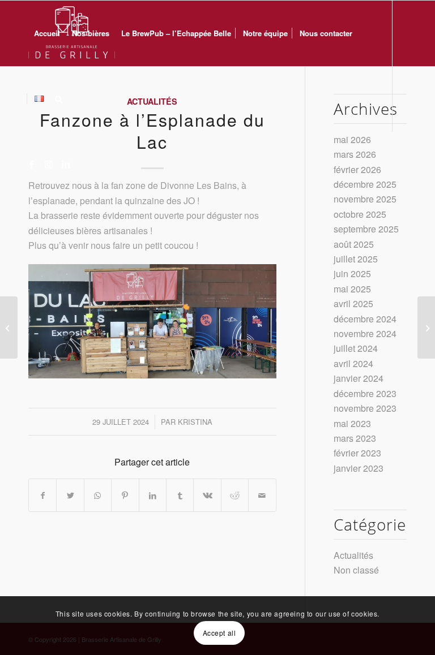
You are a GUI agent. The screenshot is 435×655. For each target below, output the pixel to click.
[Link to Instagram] (48, 164)
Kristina (195, 421)
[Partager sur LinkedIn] (152, 495)
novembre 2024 (365, 333)
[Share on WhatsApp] (97, 495)
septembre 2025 (366, 228)
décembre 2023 (365, 393)
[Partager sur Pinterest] (125, 495)
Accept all (219, 632)
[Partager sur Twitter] (70, 495)
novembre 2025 (365, 198)
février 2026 (357, 169)
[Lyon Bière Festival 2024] (9, 327)
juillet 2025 (356, 258)
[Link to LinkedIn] (65, 164)
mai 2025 (352, 288)
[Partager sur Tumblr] (180, 495)
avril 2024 (353, 363)
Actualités (353, 555)
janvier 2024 (358, 378)
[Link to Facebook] (31, 164)
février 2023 (357, 452)
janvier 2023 (358, 468)
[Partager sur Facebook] (42, 495)
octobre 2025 (360, 214)
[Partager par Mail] (262, 495)
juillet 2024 (356, 348)
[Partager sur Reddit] (234, 495)
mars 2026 (355, 154)
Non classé (356, 569)
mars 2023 (355, 438)
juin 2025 (352, 273)
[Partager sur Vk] (207, 495)
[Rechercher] (58, 99)
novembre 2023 (365, 408)
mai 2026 (352, 139)
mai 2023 (352, 423)
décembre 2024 (365, 318)
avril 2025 (353, 303)
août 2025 (354, 244)
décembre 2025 (365, 184)
